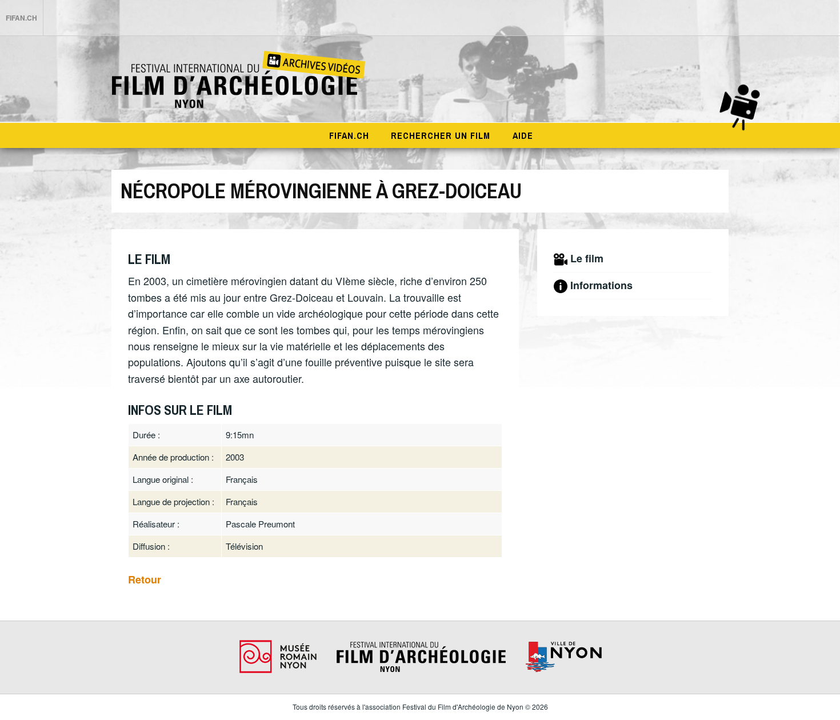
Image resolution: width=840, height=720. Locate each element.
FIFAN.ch (21, 18)
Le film (586, 258)
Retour (144, 579)
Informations (601, 285)
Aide (523, 135)
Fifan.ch (349, 135)
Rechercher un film (440, 135)
